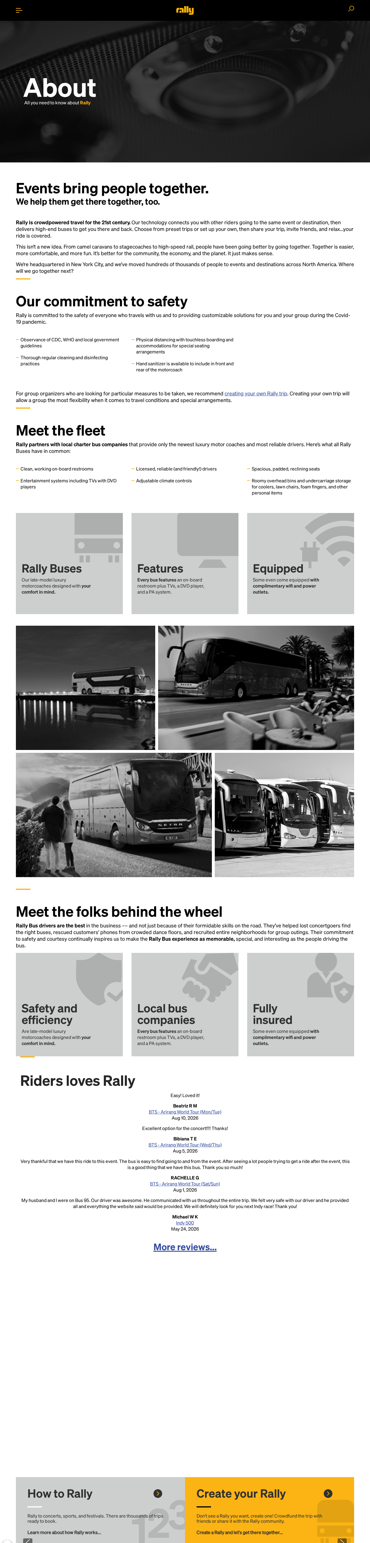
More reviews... (185, 1246)
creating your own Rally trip (256, 393)
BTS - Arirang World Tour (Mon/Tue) (185, 1112)
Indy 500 (185, 1223)
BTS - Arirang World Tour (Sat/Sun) (185, 1184)
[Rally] (185, 10)
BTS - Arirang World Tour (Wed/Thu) (185, 1145)
